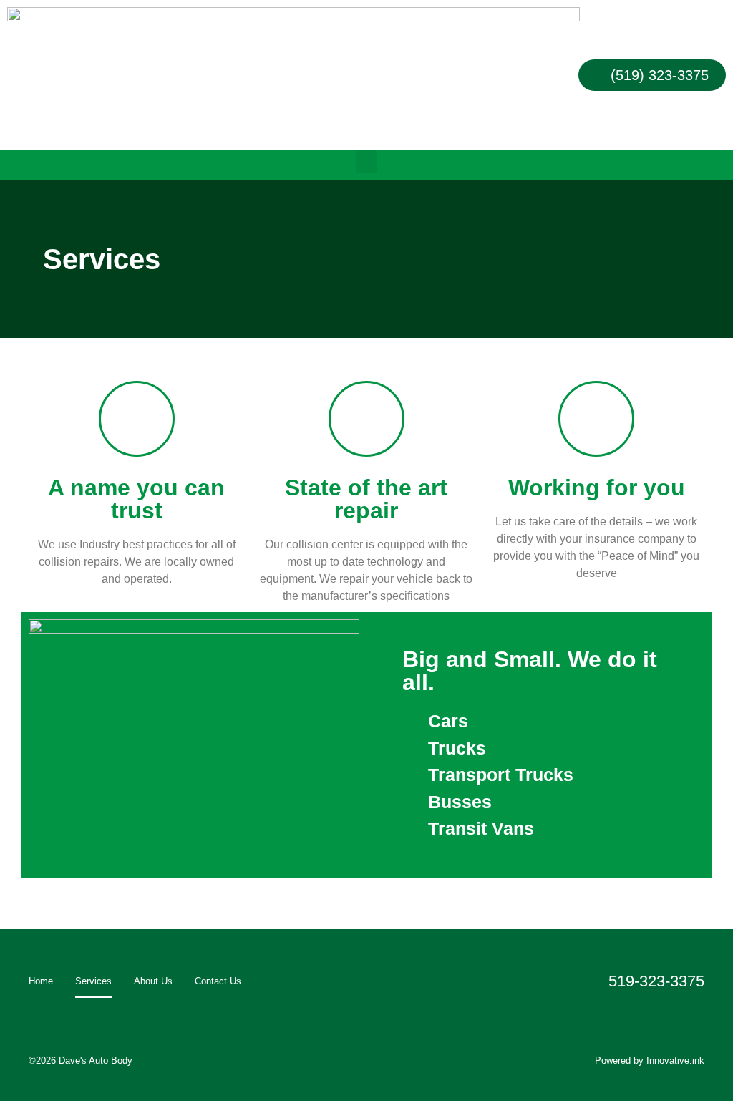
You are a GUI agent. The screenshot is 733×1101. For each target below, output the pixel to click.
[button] (366, 161)
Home (41, 981)
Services (93, 981)
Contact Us (218, 981)
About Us (153, 981)
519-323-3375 (656, 981)
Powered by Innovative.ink (649, 1060)
